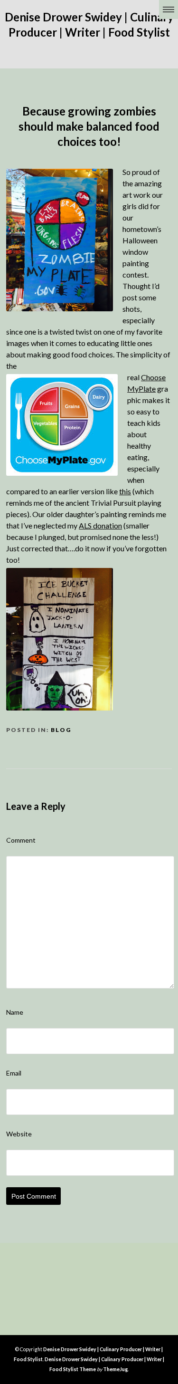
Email (13, 1073)
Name (14, 1012)
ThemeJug (115, 1369)
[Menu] (168, 9)
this (125, 491)
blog (61, 729)
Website (19, 1134)
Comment (21, 840)
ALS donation (100, 525)
